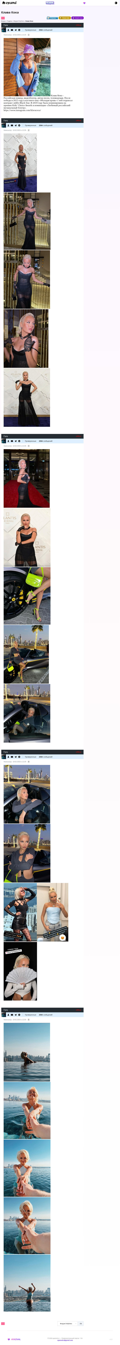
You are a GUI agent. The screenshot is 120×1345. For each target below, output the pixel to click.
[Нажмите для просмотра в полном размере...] (27, 95)
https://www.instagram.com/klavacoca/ (22, 110)
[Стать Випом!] (49, 3)
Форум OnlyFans (19, 21)
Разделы (9, 21)
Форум (3, 21)
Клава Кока (29, 21)
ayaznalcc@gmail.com (65, 1340)
